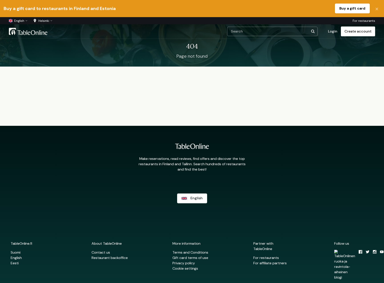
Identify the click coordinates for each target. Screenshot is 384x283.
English (16, 257)
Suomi (15, 252)
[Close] (376, 8)
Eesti (15, 263)
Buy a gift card (352, 8)
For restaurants (364, 20)
